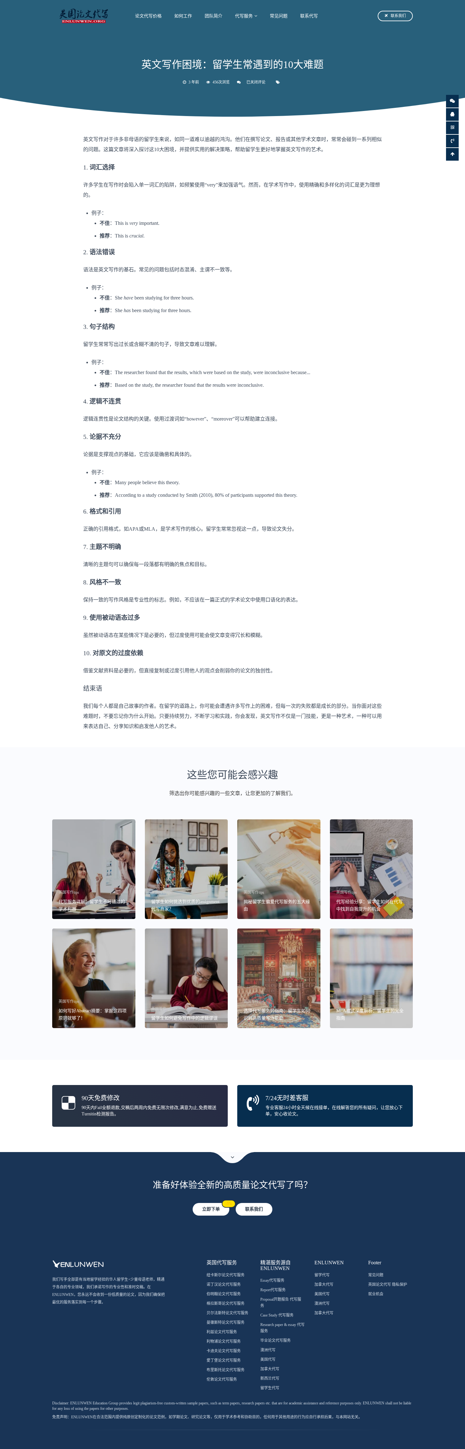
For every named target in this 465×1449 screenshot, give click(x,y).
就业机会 (375, 1294)
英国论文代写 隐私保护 (387, 1284)
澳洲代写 (268, 1350)
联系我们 (398, 16)
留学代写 (322, 1275)
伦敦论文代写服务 (222, 1379)
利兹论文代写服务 (222, 1332)
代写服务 (244, 16)
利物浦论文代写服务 (224, 1341)
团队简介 (213, 16)
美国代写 (268, 1359)
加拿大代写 (269, 1369)
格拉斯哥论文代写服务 (226, 1303)
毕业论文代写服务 (275, 1340)
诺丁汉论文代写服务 (224, 1284)
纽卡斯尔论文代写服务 (226, 1275)
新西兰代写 (269, 1378)
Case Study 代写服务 (277, 1315)
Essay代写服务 (272, 1280)
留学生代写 (269, 1388)
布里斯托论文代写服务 (226, 1370)
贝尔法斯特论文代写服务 (227, 1313)
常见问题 (279, 16)
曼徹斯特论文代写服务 (226, 1322)
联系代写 (309, 16)
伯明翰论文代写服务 (224, 1294)
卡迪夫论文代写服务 (224, 1351)
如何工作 (183, 16)
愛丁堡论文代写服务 (224, 1360)
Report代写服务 (273, 1290)
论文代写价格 (148, 16)
